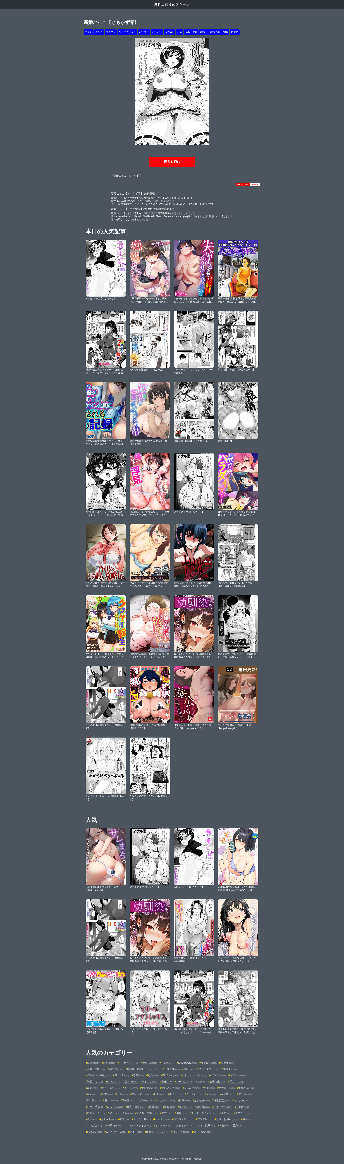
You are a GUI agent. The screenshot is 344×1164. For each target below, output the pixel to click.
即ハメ (185, 1106)
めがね (203, 1106)
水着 (224, 1125)
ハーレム (184, 1081)
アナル (88, 32)
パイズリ (144, 32)
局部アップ (171, 1087)
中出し (149, 1062)
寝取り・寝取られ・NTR (214, 32)
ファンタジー (209, 1069)
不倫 (179, 32)
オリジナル (166, 1100)
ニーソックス (116, 1131)
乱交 (107, 1094)
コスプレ (111, 32)
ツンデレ (204, 1119)
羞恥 (92, 1087)
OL (201, 1081)
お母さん (108, 1119)
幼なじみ (149, 1087)
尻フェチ (94, 1131)
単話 (93, 1062)
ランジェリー (183, 1119)
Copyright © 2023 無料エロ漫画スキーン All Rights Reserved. (172, 1159)
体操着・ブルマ (157, 1131)
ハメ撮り (162, 1119)
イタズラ (242, 1112)
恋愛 (138, 1075)
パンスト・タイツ (138, 1125)
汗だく (175, 1094)
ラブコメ (170, 1075)
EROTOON (187, 1062)
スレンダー (141, 1094)
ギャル (131, 1087)
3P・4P (121, 1075)
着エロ (111, 1100)
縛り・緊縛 (202, 1131)
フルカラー (128, 1062)
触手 (247, 1119)
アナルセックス (121, 1112)
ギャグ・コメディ (204, 1112)
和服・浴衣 (181, 1131)
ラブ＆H (169, 32)
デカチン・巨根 (98, 1075)
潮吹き (230, 1069)
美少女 (227, 1062)
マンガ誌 (94, 1125)
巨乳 (109, 1062)
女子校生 (209, 1062)
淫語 (92, 1119)
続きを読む (172, 161)
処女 (153, 1075)
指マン (131, 1081)
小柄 (226, 1112)
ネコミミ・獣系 (204, 1125)
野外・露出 (111, 1087)
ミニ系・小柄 (147, 1112)
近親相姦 (222, 1100)
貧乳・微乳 (136, 1106)
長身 (237, 1125)
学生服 (128, 1100)
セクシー (238, 1075)
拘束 (184, 1100)
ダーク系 (95, 1106)
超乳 (124, 1119)
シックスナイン (127, 32)
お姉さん (246, 1087)
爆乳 (154, 1106)
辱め (92, 1094)
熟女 (169, 1106)
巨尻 (209, 1087)
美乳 (189, 1069)
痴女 (159, 1094)
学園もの (95, 1081)
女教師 (242, 1106)
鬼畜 (181, 1112)
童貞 (211, 1094)
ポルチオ (181, 1125)
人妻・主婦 (191, 32)
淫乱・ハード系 (194, 1075)
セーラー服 (142, 1119)
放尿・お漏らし (227, 1119)
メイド (136, 1131)
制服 (167, 1081)
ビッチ (145, 1100)
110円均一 (114, 1125)
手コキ (236, 1081)
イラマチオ (223, 1106)
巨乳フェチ (96, 1112)
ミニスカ (162, 1125)
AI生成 (227, 1094)
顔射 (167, 1112)
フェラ (167, 1062)
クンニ (99, 32)
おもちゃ (202, 1100)
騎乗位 (234, 32)
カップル (241, 1100)
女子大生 (217, 1081)
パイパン (157, 32)
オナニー (227, 1087)
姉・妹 (93, 1100)
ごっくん (194, 1094)
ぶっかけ (192, 1087)
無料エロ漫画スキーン (172, 4)
